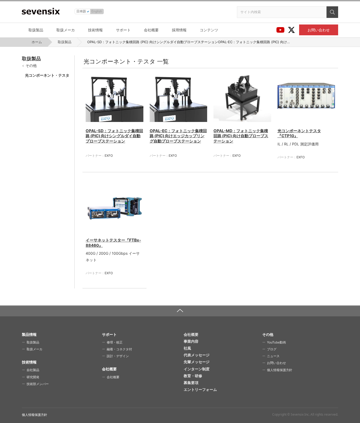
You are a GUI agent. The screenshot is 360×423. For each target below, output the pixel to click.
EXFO (109, 156)
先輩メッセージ (197, 362)
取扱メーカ (65, 30)
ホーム (37, 42)
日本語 (81, 11)
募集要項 (191, 382)
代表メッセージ (197, 355)
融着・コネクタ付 (119, 349)
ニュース (273, 356)
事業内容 (191, 341)
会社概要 (151, 30)
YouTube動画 (276, 342)
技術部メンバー (38, 384)
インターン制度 (197, 369)
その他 (31, 65)
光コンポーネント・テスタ (47, 75)
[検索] (332, 12)
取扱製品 (35, 30)
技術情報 (95, 30)
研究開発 (33, 377)
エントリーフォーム (200, 389)
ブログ (271, 349)
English (96, 11)
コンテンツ (209, 30)
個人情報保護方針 (279, 370)
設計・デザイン (118, 356)
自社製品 (33, 370)
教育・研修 (193, 375)
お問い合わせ (319, 30)
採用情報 (179, 30)
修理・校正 (115, 342)
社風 (187, 348)
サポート (123, 30)
